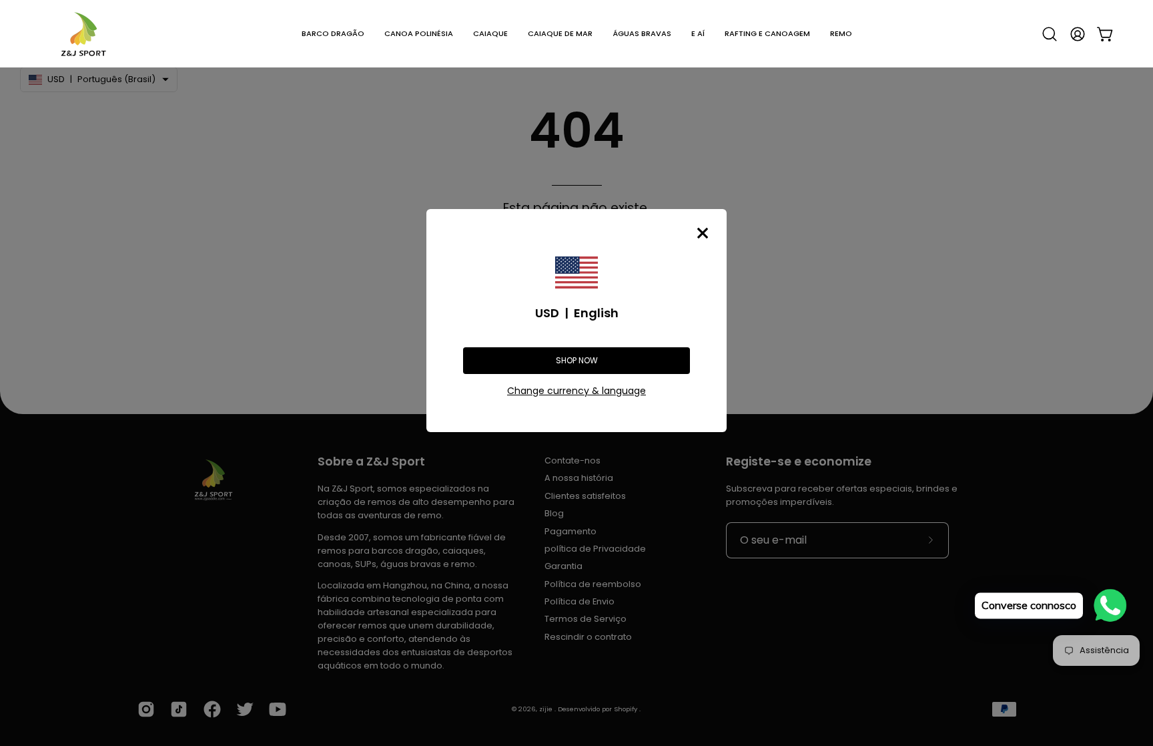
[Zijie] (83, 33)
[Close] (703, 233)
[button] (333, 33)
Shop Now (577, 360)
